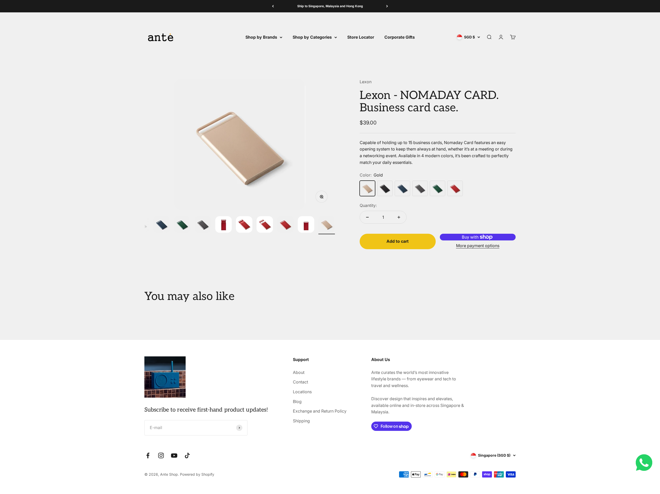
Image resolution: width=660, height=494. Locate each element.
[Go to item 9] (306, 225)
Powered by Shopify (197, 474)
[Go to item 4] (203, 225)
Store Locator (360, 37)
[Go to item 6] (244, 225)
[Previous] (273, 6)
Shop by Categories (312, 37)
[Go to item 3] (182, 225)
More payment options (477, 245)
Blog (297, 401)
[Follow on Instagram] (161, 455)
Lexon (366, 81)
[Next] (387, 6)
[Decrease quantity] (367, 217)
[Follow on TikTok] (187, 455)
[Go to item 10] (326, 225)
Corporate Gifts (399, 37)
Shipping (301, 420)
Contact (300, 381)
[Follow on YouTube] (174, 455)
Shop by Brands (261, 37)
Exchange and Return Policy (319, 411)
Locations (302, 391)
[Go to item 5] (223, 225)
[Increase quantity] (398, 217)
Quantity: (368, 205)
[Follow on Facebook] (147, 455)
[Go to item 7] (265, 225)
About (298, 372)
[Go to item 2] (161, 225)
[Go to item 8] (285, 225)
